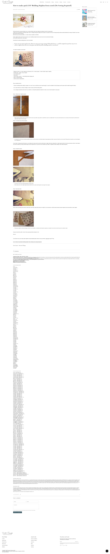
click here (47, 238)
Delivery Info (4, 540)
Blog (31, 543)
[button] (42, 2)
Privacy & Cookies (34, 540)
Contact (3, 538)
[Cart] (107, 2)
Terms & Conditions (34, 538)
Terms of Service (32, 510)
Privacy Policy (27, 510)
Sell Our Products (5, 545)
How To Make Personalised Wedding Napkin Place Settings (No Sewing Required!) (27, 241)
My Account (4, 543)
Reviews (32, 545)
